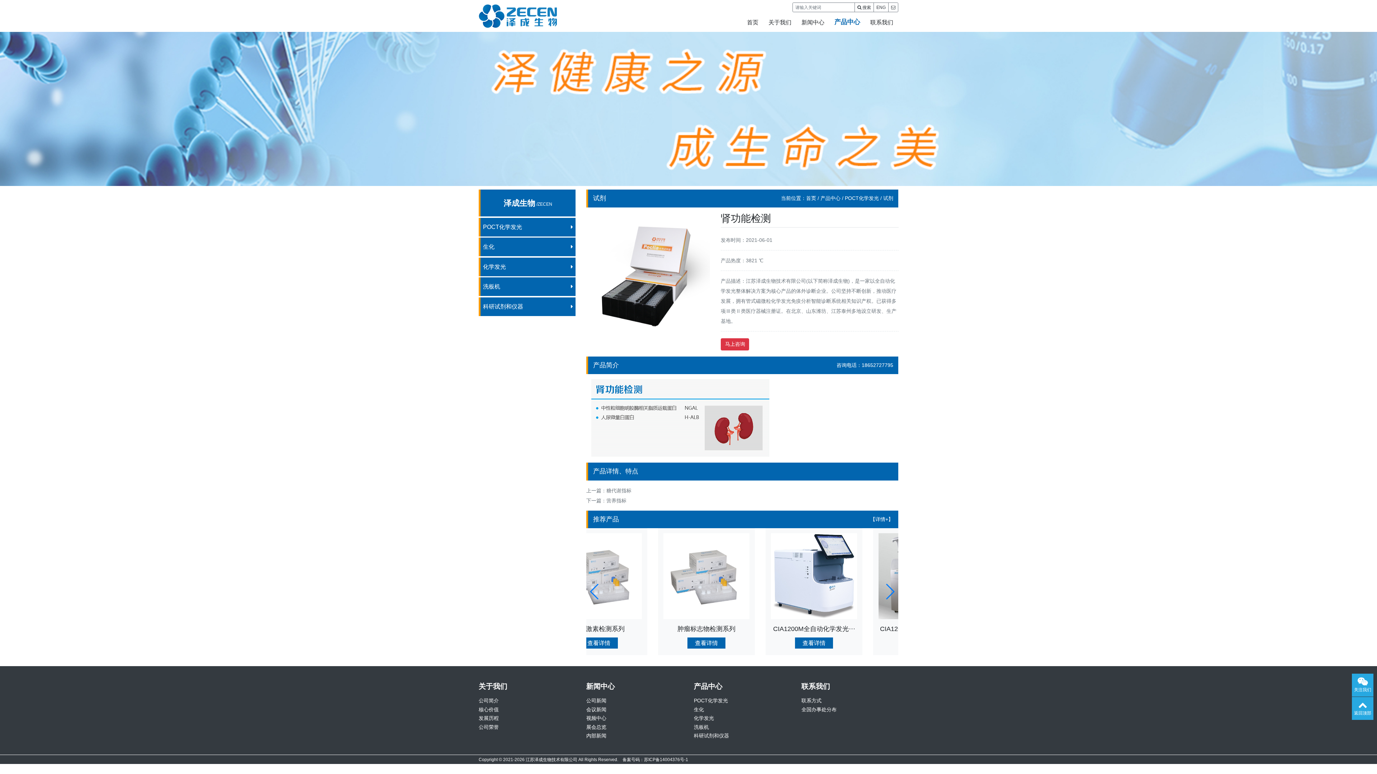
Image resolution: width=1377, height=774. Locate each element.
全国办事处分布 (819, 709)
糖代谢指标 (618, 490)
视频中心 (596, 718)
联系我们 (881, 22)
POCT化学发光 (862, 198)
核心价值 (489, 709)
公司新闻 (596, 700)
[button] (595, 591)
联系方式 (811, 700)
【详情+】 (881, 519)
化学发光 (704, 718)
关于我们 (779, 22)
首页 (752, 22)
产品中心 (847, 21)
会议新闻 (596, 709)
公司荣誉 (489, 727)
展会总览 (596, 727)
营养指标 (616, 500)
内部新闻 (596, 736)
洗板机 (701, 727)
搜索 (866, 7)
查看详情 (634, 643)
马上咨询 (735, 344)
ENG (881, 7)
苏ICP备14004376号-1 (666, 759)
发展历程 (489, 718)
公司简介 (489, 700)
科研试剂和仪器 (711, 736)
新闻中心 (812, 22)
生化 (699, 709)
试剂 (888, 198)
